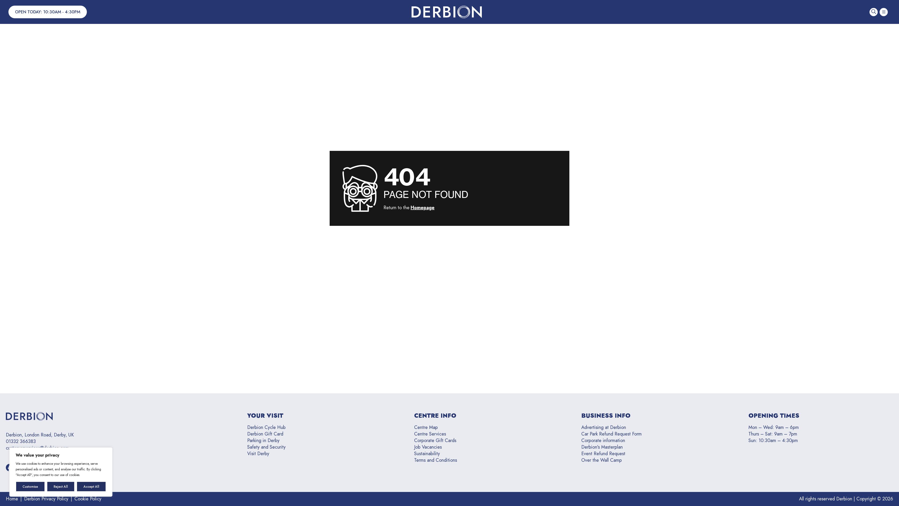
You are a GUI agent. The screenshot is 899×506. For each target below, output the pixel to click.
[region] (60, 472)
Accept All (91, 486)
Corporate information (603, 440)
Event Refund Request (603, 453)
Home (12, 498)
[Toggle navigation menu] (884, 12)
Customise (30, 486)
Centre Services (430, 434)
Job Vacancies (428, 447)
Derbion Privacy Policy (46, 498)
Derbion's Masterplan (602, 447)
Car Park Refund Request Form (611, 434)
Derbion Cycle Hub (266, 427)
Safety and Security (266, 447)
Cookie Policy (87, 498)
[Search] (874, 12)
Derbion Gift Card (265, 434)
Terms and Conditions (435, 460)
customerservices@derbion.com (37, 448)
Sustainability (427, 453)
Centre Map (426, 427)
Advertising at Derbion (603, 427)
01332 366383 (21, 441)
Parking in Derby (263, 440)
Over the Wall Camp (601, 460)
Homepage (423, 207)
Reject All (61, 486)
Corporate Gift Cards (435, 440)
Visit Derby (258, 453)
